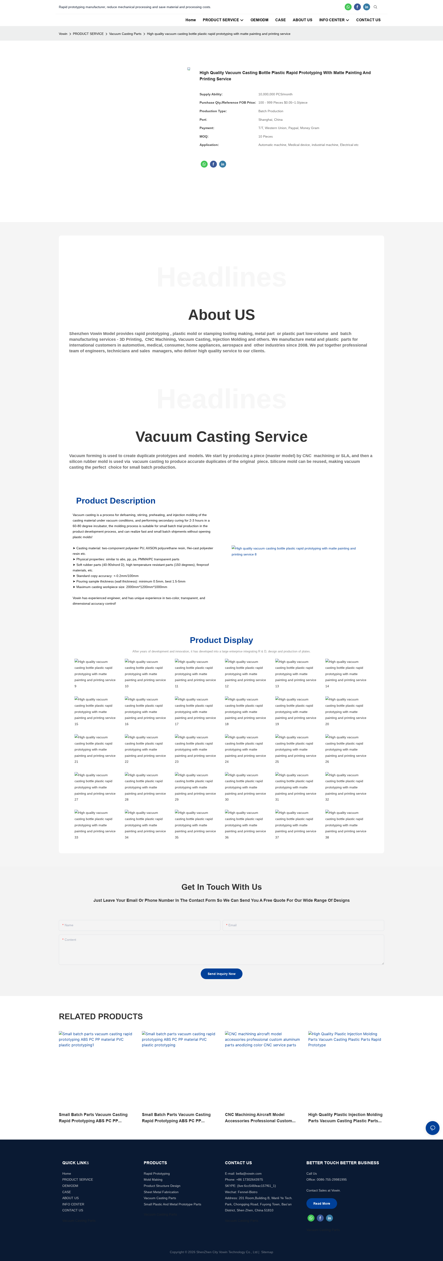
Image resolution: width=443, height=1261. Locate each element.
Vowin (63, 34)
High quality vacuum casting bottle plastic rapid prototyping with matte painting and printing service (218, 34)
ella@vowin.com (250, 1173)
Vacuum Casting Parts (125, 34)
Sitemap (266, 1252)
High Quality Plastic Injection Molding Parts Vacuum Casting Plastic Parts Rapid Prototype (345, 1118)
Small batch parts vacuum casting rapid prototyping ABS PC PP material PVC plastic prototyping (176, 1118)
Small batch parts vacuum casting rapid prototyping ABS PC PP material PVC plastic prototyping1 (93, 1118)
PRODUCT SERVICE (88, 34)
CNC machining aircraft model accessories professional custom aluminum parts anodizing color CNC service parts (262, 1118)
